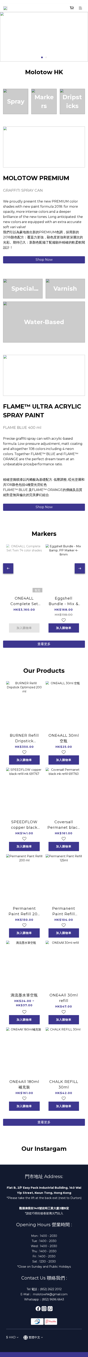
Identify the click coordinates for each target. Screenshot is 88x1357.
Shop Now (44, 260)
